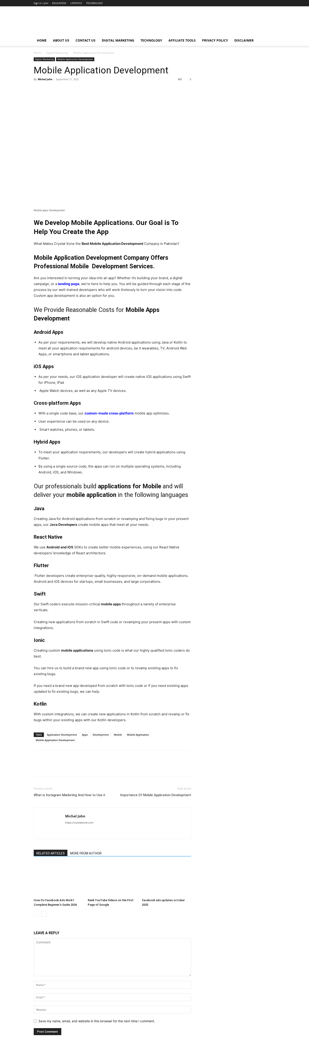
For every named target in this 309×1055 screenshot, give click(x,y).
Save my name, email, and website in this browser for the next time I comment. (96, 1021)
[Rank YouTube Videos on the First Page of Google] (112, 879)
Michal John (45, 79)
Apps (85, 734)
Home (42, 40)
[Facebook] (38, 89)
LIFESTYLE (76, 3)
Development (101, 734)
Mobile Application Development (75, 59)
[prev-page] (36, 914)
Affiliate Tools (182, 40)
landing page (68, 284)
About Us (61, 40)
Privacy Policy (215, 40)
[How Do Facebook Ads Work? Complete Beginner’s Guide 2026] (58, 879)
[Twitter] (48, 89)
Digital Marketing (118, 40)
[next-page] (44, 914)
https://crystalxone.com (79, 822)
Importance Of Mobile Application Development (155, 795)
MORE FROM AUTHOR (86, 853)
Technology (151, 40)
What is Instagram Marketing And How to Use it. (70, 795)
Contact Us (85, 40)
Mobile (118, 734)
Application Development (62, 734)
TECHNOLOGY (94, 3)
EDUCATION (59, 3)
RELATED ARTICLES (50, 853)
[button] (269, 41)
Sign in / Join (41, 3)
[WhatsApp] (69, 89)
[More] (80, 89)
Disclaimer (244, 40)
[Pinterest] (59, 89)
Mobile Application (138, 734)
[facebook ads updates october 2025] (166, 879)
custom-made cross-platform (109, 413)
